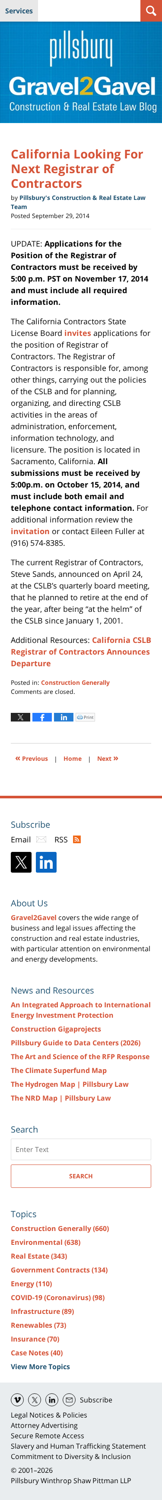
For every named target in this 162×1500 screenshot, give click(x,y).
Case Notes (37, 1353)
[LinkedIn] (46, 862)
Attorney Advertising (44, 1425)
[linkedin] (51, 1399)
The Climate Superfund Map (59, 1070)
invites (78, 333)
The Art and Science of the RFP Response (80, 1056)
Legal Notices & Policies (49, 1415)
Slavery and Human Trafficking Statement (78, 1446)
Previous (31, 757)
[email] (69, 1399)
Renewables (38, 1325)
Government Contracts (59, 1270)
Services (19, 11)
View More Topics (40, 1366)
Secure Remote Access (47, 1435)
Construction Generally (75, 682)
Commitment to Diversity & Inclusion (71, 1456)
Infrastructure (42, 1311)
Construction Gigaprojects (56, 1029)
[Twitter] (21, 862)
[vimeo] (17, 1399)
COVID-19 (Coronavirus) (58, 1297)
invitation (31, 531)
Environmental (45, 1242)
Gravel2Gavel (34, 917)
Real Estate (39, 1256)
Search (81, 1176)
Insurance (35, 1339)
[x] (34, 1399)
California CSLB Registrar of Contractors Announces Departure (81, 651)
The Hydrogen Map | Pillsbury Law (70, 1084)
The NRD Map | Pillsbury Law (61, 1098)
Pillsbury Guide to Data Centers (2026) (75, 1042)
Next (107, 757)
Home (73, 758)
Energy (31, 1283)
